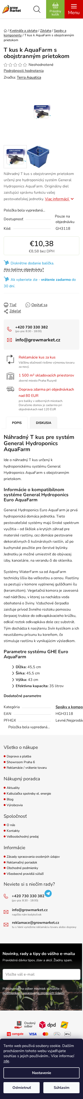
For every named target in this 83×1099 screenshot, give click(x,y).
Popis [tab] (17, 423)
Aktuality (13, 788)
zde (6, 1061)
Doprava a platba (19, 757)
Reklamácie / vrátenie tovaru (27, 768)
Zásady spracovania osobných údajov (33, 857)
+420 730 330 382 (31, 327)
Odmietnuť (21, 1087)
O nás (11, 825)
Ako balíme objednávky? (24, 269)
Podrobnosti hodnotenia (24, 70)
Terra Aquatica (29, 77)
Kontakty (13, 831)
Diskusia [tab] (43, 423)
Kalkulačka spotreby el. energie (29, 794)
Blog (10, 800)
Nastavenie (41, 1072)
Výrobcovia (15, 805)
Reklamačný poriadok (22, 863)
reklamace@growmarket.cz (35, 922)
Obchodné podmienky (22, 868)
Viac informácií (57, 199)
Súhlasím (61, 1087)
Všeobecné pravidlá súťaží (25, 874)
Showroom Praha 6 (21, 762)
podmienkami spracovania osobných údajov (34, 993)
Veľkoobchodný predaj (23, 837)
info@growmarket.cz (37, 340)
